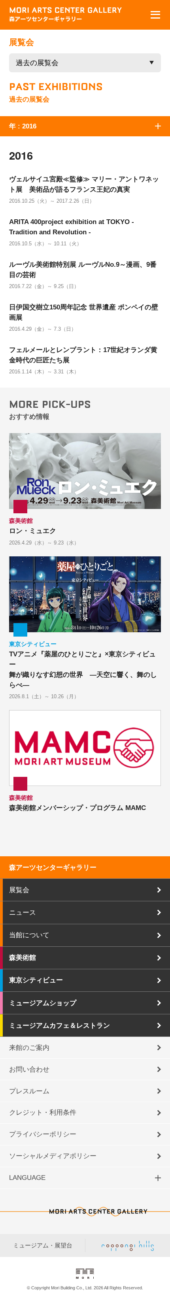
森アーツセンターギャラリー (52, 867)
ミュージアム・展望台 (42, 1245)
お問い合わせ (29, 1069)
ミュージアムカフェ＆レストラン (59, 1025)
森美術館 (22, 957)
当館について (29, 935)
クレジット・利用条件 (42, 1112)
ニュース (22, 912)
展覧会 (19, 890)
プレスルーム (29, 1091)
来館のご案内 (29, 1047)
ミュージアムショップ (42, 1003)
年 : (22, 126)
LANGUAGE (27, 1177)
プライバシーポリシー (42, 1134)
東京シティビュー (36, 980)
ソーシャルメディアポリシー (52, 1156)
